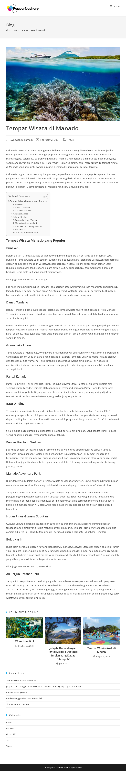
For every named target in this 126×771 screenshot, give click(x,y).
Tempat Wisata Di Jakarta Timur (35, 566)
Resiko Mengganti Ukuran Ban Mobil (24, 698)
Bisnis (9, 722)
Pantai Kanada (21, 213)
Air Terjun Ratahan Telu (27, 232)
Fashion (10, 728)
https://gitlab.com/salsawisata (98, 178)
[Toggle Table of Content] (43, 196)
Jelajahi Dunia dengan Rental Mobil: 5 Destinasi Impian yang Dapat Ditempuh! (63, 653)
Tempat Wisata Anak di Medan (101, 650)
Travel (71, 139)
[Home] (7, 30)
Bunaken (19, 204)
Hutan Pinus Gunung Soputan (28, 226)
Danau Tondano (22, 207)
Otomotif (10, 734)
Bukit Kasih (20, 229)
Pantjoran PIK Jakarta (16, 692)
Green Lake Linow (23, 210)
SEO (8, 740)
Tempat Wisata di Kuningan (33, 279)
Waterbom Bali (24, 641)
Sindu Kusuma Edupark (17, 704)
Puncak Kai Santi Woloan (26, 220)
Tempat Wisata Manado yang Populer (28, 201)
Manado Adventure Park (26, 223)
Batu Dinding (21, 217)
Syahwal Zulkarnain (21, 139)
